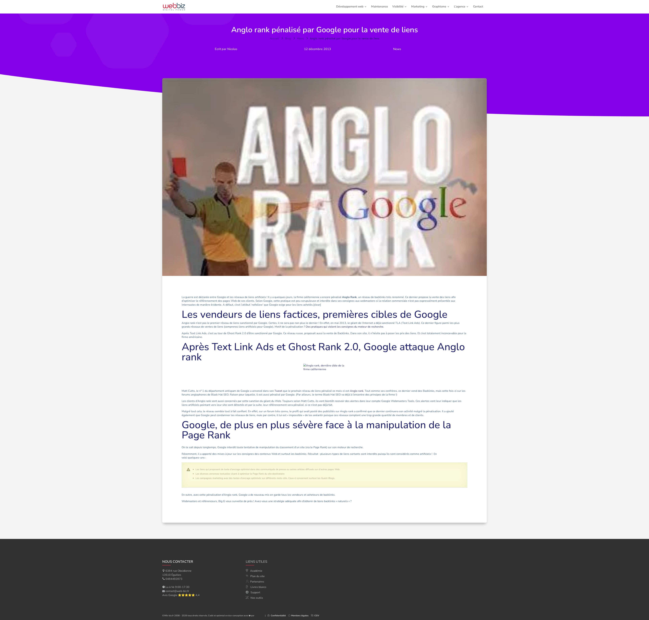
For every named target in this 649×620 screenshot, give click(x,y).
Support (255, 592)
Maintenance (379, 6)
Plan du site (257, 576)
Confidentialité (277, 615)
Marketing (417, 6)
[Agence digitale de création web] (258, 615)
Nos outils (256, 598)
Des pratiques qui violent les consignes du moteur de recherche (344, 327)
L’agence (459, 6)
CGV (316, 615)
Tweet (278, 391)
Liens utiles (256, 561)
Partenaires (257, 582)
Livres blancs (258, 587)
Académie (256, 571)
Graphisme (439, 6)
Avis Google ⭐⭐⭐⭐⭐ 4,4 (181, 595)
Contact (478, 6)
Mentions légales (299, 615)
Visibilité (397, 6)
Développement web (349, 6)
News (397, 49)
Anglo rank (356, 391)
